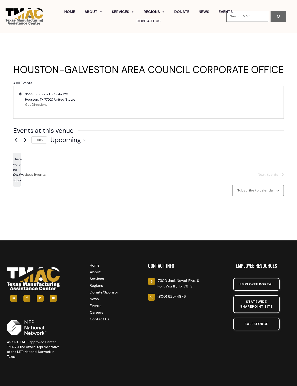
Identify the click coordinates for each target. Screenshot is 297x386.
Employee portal (256, 284)
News (204, 11)
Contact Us (148, 21)
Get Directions (36, 104)
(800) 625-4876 (172, 296)
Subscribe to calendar (255, 190)
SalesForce (256, 324)
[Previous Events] (16, 140)
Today (39, 140)
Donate (181, 11)
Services (120, 11)
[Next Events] (25, 140)
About (90, 11)
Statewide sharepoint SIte (256, 304)
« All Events (22, 82)
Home (69, 11)
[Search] (278, 16)
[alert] (17, 169)
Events (226, 11)
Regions (152, 11)
